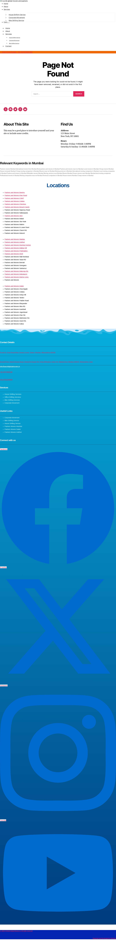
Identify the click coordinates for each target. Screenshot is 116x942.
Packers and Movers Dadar (14, 286)
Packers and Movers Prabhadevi (16, 251)
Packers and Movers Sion (14, 216)
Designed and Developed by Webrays (104, 938)
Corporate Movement (14, 40)
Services (8, 34)
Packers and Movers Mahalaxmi (16, 274)
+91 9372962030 (6, 372)
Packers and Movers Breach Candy (17, 207)
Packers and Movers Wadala (15, 239)
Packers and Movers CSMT (14, 198)
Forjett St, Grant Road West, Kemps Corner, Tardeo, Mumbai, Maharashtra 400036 (27, 352)
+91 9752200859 (6, 380)
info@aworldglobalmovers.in (10, 366)
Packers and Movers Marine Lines (17, 277)
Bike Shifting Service (14, 43)
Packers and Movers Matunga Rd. (16, 271)
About (7, 31)
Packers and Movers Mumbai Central (18, 245)
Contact (8, 46)
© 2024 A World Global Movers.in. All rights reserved (16, 931)
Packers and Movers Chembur (15, 204)
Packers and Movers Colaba (14, 201)
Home (7, 28)
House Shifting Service (14, 37)
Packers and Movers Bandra (15, 192)
